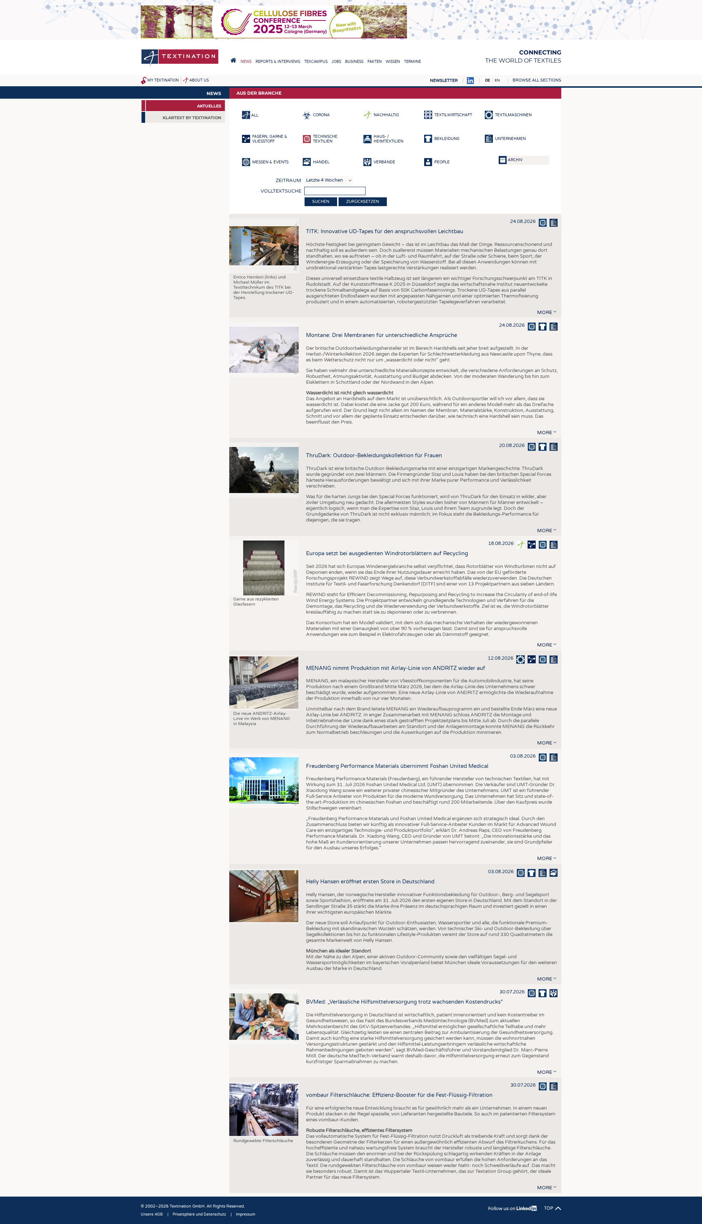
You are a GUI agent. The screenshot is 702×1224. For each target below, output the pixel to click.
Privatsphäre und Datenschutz (199, 1214)
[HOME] (233, 60)
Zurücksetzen (362, 201)
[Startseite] (180, 65)
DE (487, 80)
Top (548, 1208)
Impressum (245, 1214)
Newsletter (444, 80)
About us (199, 80)
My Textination (163, 80)
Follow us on (502, 1209)
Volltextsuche (281, 191)
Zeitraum (288, 180)
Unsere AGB (152, 1214)
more (544, 312)
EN (497, 80)
